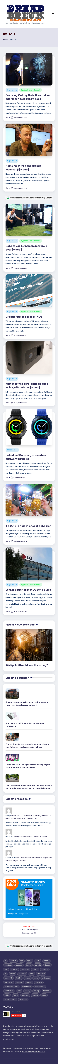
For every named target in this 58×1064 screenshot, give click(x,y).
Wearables (12, 450)
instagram (25, 969)
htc (6, 969)
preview (19, 982)
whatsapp (23, 999)
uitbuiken (25, 995)
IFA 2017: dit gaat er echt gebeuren (28, 526)
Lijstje (12, 974)
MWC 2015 (41, 974)
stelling (36, 991)
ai (5, 961)
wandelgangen (10, 999)
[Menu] (53, 14)
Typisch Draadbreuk (30, 90)
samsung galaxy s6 (11, 986)
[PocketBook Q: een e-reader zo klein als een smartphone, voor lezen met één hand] (12, 737)
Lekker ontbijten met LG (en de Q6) (28, 589)
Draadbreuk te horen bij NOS (24, 316)
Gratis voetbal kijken (29, 929)
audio (38, 961)
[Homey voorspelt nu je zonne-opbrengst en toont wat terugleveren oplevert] (12, 693)
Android (13, 961)
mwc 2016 (8, 978)
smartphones (39, 986)
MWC (31, 974)
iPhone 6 (45, 969)
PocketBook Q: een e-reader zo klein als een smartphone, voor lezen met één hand (27, 745)
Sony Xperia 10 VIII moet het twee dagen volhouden (25, 724)
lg (5, 974)
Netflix (18, 978)
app (21, 961)
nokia (36, 978)
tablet (7, 995)
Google (47, 965)
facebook (8, 965)
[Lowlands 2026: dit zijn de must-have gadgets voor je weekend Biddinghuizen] (12, 757)
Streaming (46, 991)
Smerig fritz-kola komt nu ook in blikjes (30, 836)
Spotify (27, 991)
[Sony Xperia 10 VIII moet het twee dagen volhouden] (12, 716)
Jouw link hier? (29, 926)
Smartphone (26, 986)
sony (19, 991)
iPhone (35, 969)
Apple (29, 961)
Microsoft (22, 974)
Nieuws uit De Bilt (29, 933)
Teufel (15, 995)
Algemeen (12, 90)
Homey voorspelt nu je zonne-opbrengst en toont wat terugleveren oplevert (27, 703)
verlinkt (35, 995)
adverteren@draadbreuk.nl (33, 1051)
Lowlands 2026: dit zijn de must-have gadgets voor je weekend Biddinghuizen (28, 766)
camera (46, 961)
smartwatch (9, 991)
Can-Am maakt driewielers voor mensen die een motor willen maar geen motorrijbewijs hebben (29, 786)
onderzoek (46, 978)
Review (29, 982)
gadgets (19, 965)
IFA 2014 (14, 969)
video (44, 995)
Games (28, 965)
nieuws (27, 978)
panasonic (8, 982)
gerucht (38, 965)
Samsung (39, 982)
